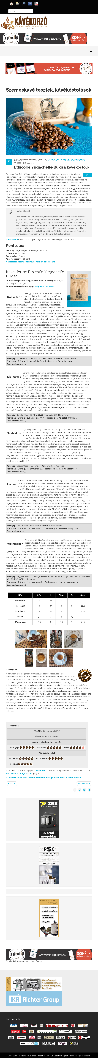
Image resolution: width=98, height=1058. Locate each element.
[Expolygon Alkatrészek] (49, 918)
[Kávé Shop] (18, 3)
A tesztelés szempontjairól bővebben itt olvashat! (30, 262)
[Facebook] (30, 3)
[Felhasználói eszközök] (87, 175)
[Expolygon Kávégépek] (34, 984)
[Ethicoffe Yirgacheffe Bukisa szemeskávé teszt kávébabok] (31, 639)
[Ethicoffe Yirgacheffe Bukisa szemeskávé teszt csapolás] (56, 639)
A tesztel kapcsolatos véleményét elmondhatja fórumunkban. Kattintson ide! (44, 777)
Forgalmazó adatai (44, 286)
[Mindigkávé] (49, 954)
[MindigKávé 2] (43, 38)
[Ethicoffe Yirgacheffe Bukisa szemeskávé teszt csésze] (61, 658)
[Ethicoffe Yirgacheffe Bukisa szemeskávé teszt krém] (41, 658)
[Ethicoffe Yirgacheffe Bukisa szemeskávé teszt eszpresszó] (73, 639)
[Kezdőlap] (11, 3)
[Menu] (91, 51)
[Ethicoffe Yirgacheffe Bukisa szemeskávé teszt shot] (29, 658)
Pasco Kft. (40, 770)
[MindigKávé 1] (49, 68)
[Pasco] (49, 865)
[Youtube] (36, 3)
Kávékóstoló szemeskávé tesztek (66, 160)
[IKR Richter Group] (34, 998)
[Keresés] (24, 3)
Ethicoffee (13, 239)
